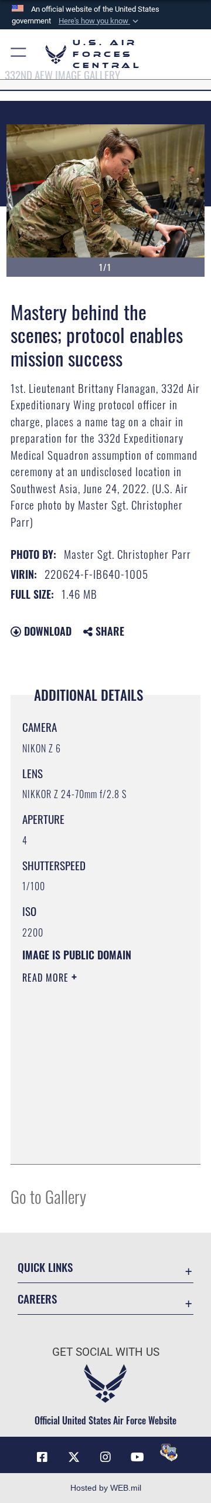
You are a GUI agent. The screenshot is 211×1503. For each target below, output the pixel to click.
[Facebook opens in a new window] (42, 1457)
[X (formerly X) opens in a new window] (74, 1457)
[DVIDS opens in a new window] (169, 1452)
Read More (47, 978)
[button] (100, 21)
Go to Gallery (48, 1196)
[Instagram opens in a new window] (105, 1457)
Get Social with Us (105, 1352)
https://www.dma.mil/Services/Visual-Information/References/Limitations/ (93, 1142)
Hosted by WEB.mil (105, 1487)
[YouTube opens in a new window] (137, 1457)
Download (46, 631)
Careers (37, 1298)
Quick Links (45, 1266)
